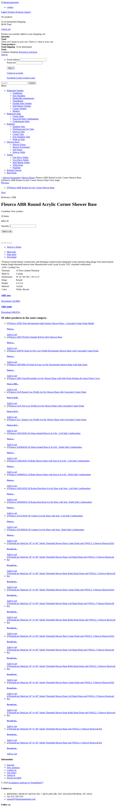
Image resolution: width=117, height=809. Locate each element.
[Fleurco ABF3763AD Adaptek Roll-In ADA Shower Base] (34, 337)
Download (11, 257)
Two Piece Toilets (21, 160)
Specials (10, 765)
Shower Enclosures (21, 147)
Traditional (17, 93)
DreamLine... (12, 549)
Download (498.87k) (10, 312)
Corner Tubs (18, 134)
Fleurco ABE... (13, 384)
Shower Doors (19, 144)
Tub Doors (17, 149)
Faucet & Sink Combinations (26, 119)
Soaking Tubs (19, 126)
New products (13, 767)
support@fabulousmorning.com (21, 799)
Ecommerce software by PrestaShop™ (26, 782)
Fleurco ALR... (13, 398)
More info (11, 252)
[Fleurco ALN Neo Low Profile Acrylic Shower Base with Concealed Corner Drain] (45, 406)
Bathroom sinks (14, 113)
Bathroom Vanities (15, 90)
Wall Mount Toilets (21, 162)
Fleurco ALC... (13, 425)
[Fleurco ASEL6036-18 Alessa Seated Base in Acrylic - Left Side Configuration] (43, 433)
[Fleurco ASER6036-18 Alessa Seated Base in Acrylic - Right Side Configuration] (44, 447)
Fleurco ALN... (13, 411)
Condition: (6, 211)
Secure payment (14, 778)
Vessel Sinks (18, 116)
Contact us (11, 770)
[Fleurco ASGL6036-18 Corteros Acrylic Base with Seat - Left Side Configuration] (45, 516)
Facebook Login (14, 78)
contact (10, 7)
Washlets (17, 167)
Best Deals (12, 173)
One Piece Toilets (20, 157)
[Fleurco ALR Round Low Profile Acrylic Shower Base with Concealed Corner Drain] (46, 392)
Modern (16, 111)
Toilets (10, 155)
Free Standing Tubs (21, 137)
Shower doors (13, 142)
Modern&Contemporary (23, 98)
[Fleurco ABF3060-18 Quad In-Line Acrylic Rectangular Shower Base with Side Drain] (47, 364)
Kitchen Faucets (14, 170)
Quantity (5, 226)
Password (11, 62)
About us (11, 775)
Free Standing (19, 95)
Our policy (12, 772)
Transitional (18, 101)
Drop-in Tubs (19, 131)
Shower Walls (19, 152)
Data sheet (11, 254)
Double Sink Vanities (22, 103)
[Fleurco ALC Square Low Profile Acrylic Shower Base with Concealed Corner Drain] (46, 419)
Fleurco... (10, 329)
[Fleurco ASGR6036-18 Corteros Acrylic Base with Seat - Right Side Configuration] (45, 529)
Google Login (28, 78)
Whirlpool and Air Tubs (23, 129)
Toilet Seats (18, 165)
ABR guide (6, 306)
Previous (5, 183)
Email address (13, 59)
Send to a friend (14, 247)
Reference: (6, 197)
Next (3, 192)
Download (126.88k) (10, 301)
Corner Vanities (20, 108)
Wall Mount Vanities (22, 106)
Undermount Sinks (21, 121)
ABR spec (6, 295)
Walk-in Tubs (19, 139)
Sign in (4, 54)
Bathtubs (11, 124)
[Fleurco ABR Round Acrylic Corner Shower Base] (31, 187)
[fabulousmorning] (10, 2)
